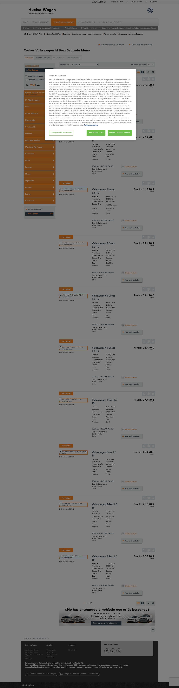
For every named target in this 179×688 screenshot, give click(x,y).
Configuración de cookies (61, 132)
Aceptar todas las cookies (119, 132)
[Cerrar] (132, 72)
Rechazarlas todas (96, 132)
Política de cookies (91, 125)
